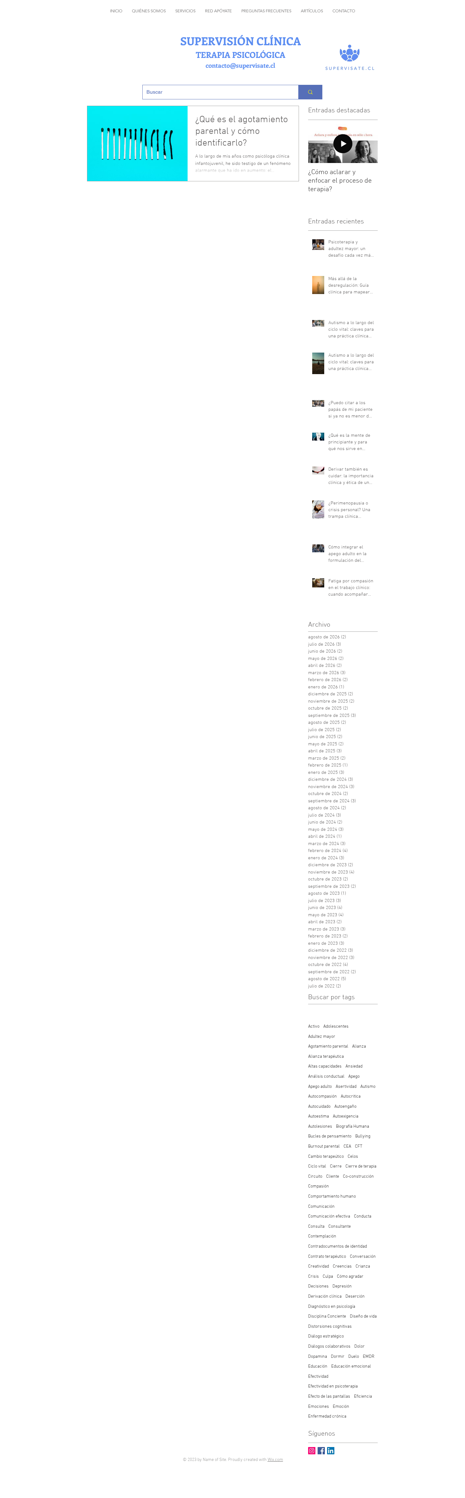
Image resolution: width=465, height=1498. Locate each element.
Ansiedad (354, 1066)
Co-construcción (358, 1176)
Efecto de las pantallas (329, 1396)
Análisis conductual (326, 1076)
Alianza (359, 1046)
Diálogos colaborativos (329, 1346)
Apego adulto (320, 1086)
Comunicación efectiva (329, 1216)
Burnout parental (324, 1146)
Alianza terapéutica (326, 1056)
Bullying (362, 1136)
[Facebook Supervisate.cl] (321, 1450)
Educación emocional (351, 1366)
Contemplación (322, 1236)
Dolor (359, 1346)
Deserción (355, 1296)
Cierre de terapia (360, 1166)
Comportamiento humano (332, 1196)
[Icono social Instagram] (311, 1450)
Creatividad (318, 1266)
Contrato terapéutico (327, 1256)
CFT (358, 1146)
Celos (353, 1156)
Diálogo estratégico (326, 1336)
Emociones (318, 1406)
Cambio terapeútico (326, 1156)
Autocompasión (322, 1096)
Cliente (332, 1176)
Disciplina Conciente (327, 1316)
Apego (354, 1076)
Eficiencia (363, 1396)
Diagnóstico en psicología (331, 1306)
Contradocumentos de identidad (337, 1246)
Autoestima (318, 1116)
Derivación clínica (325, 1296)
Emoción (341, 1406)
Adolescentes (336, 1026)
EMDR (369, 1356)
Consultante (339, 1226)
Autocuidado (319, 1106)
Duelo (353, 1356)
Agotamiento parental (328, 1046)
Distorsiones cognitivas (330, 1326)
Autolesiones (320, 1126)
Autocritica (351, 1096)
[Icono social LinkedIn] (330, 1450)
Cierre (336, 1166)
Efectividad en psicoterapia (333, 1386)
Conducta (362, 1216)
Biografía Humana (352, 1126)
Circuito (315, 1176)
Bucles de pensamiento (329, 1136)
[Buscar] (310, 92)
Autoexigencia (345, 1116)
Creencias (342, 1266)
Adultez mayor (321, 1036)
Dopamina (317, 1356)
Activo (313, 1026)
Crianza (363, 1266)
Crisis (313, 1276)
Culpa (328, 1276)
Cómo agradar (350, 1276)
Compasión (318, 1186)
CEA (347, 1146)
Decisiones (318, 1286)
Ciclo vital (317, 1166)
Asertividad (346, 1086)
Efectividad (318, 1376)
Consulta (316, 1226)
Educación (317, 1366)
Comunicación (321, 1206)
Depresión (342, 1286)
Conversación (363, 1256)
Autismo (367, 1086)
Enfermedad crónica (327, 1416)
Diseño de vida (363, 1316)
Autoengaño (345, 1106)
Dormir (337, 1356)
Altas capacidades (325, 1066)
